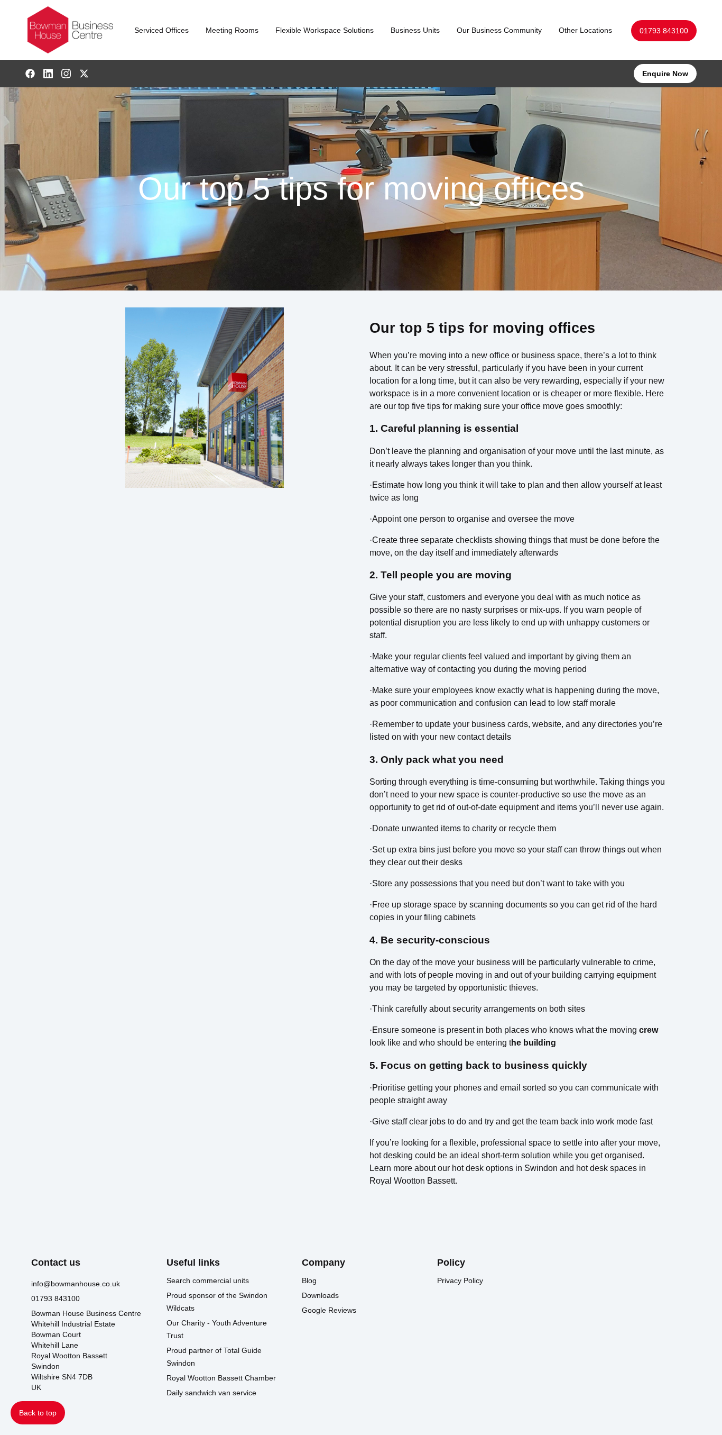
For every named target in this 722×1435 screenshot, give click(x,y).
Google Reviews (329, 1310)
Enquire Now (665, 73)
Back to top (38, 1413)
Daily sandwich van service (211, 1392)
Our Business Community (499, 30)
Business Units (415, 30)
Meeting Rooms (232, 30)
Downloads (320, 1295)
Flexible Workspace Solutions (324, 30)
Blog (309, 1280)
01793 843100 (664, 30)
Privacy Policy (460, 1280)
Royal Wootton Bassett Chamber (221, 1378)
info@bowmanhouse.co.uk (75, 1283)
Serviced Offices (161, 30)
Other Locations (585, 30)
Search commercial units (207, 1280)
